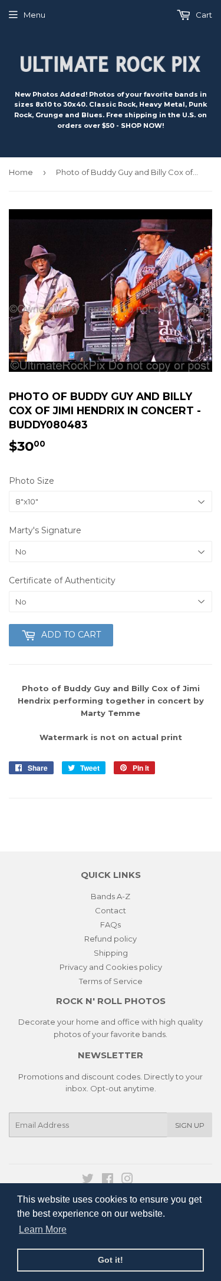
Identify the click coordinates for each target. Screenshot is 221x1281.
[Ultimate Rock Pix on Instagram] (127, 1180)
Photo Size (31, 481)
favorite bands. (139, 1034)
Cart (203, 14)
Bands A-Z (110, 896)
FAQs (110, 924)
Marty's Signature (45, 530)
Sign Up (189, 1125)
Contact (110, 910)
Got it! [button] (110, 1260)
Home (21, 172)
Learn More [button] (43, 1229)
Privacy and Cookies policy (111, 967)
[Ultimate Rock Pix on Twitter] (88, 1180)
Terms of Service (111, 981)
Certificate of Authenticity (62, 580)
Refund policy (110, 938)
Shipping (111, 953)
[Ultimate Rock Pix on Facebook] (107, 1180)
